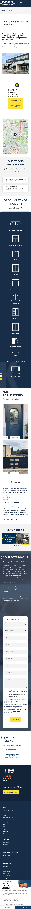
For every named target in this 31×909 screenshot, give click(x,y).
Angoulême (6, 876)
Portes (15, 318)
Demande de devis (15, 106)
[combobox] (15, 624)
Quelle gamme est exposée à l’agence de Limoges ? (14, 179)
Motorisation (7, 847)
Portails (15, 303)
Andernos (6, 869)
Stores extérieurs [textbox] (10, 630)
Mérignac (5, 866)
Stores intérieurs (15, 245)
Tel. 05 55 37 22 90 (15, 100)
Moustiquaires (15, 347)
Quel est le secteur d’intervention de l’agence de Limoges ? (14, 188)
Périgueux (6, 873)
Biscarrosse (6, 871)
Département (10, 623)
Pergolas (15, 259)
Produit (8, 629)
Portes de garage (15, 289)
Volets (15, 275)
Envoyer (15, 719)
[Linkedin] (21, 787)
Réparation (6, 844)
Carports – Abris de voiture (15, 361)
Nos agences (21, 3)
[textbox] (15, 624)
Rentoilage (6, 842)
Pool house (15, 376)
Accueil (2, 10)
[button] (14, 545)
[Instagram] (18, 787)
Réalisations (6, 855)
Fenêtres (15, 333)
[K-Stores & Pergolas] (7, 4)
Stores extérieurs (15, 230)
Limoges (5, 878)
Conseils (5, 858)
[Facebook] (14, 787)
